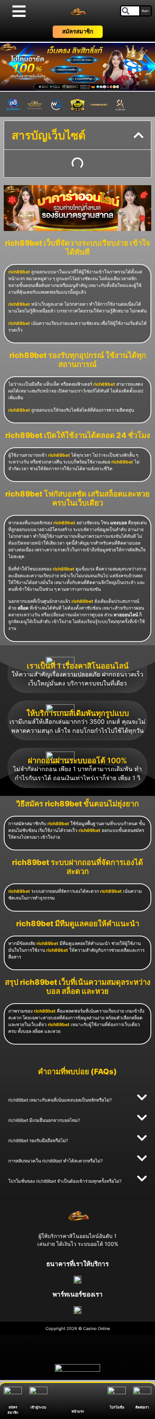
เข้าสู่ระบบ (38, 1407)
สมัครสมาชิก (77, 31)
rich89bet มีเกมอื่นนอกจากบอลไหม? (44, 1120)
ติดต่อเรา (142, 1407)
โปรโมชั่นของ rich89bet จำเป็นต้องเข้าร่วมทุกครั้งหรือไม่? (65, 1181)
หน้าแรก (77, 1408)
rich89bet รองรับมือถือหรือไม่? (38, 1140)
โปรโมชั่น (116, 1407)
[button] (138, 135)
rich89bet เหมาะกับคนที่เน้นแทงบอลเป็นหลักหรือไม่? (60, 1100)
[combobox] (130, 11)
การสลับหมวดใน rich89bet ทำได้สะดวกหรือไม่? (55, 1161)
